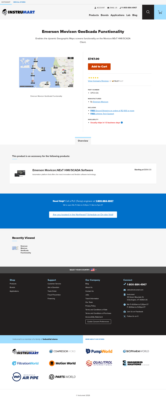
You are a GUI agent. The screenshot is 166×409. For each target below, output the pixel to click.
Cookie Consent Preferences (98, 322)
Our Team (89, 302)
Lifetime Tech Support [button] (102, 114)
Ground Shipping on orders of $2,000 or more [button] (112, 110)
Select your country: (83, 270)
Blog (134, 15)
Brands (105, 15)
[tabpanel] (83, 169)
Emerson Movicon (100, 102)
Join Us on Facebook (135, 312)
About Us (88, 287)
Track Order (52, 291)
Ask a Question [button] (53, 287)
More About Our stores (94, 339)
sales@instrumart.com (135, 290)
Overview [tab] (83, 140)
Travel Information (92, 299)
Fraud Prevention (54, 295)
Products (94, 15)
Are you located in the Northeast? (83, 214)
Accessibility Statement (94, 317)
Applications (117, 15)
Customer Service (54, 284)
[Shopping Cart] (160, 12)
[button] (112, 7)
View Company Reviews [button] (104, 81)
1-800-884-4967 (104, 201)
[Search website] (148, 12)
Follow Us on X (132, 316)
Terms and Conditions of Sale (96, 310)
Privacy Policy (90, 306)
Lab (128, 15)
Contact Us (89, 291)
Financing (51, 299)
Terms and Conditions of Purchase (98, 313)
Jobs (87, 295)
